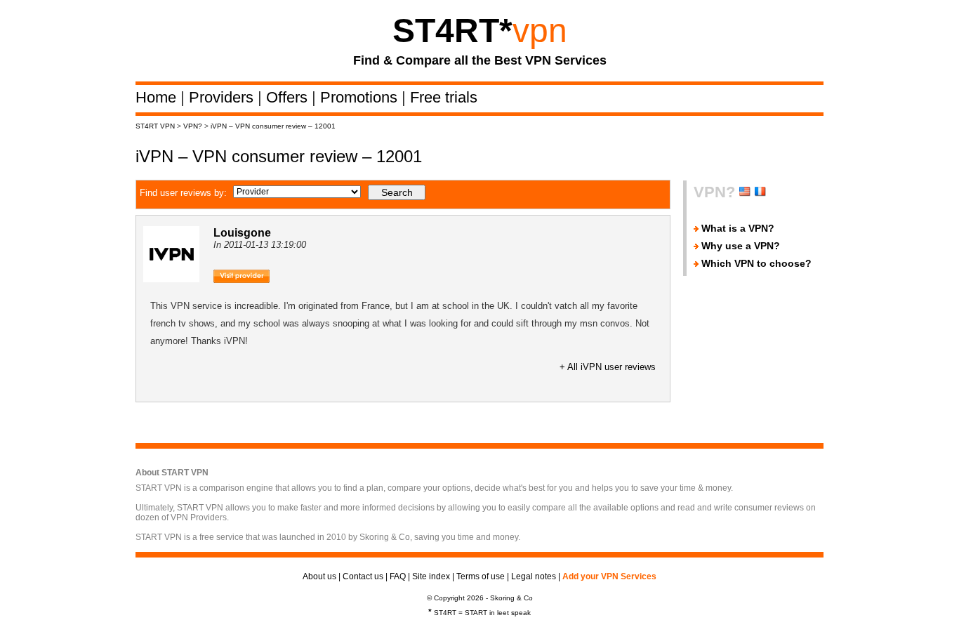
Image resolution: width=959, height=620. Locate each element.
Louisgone (242, 233)
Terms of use (480, 576)
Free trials (443, 97)
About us (319, 576)
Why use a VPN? (740, 245)
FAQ (398, 576)
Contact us (363, 576)
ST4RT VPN (155, 126)
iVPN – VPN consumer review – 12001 (273, 126)
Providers (223, 97)
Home (157, 97)
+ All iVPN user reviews (608, 367)
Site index (431, 576)
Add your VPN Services (609, 576)
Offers (289, 97)
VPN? (192, 126)
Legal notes (533, 576)
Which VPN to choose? (756, 263)
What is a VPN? (737, 228)
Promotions (361, 97)
